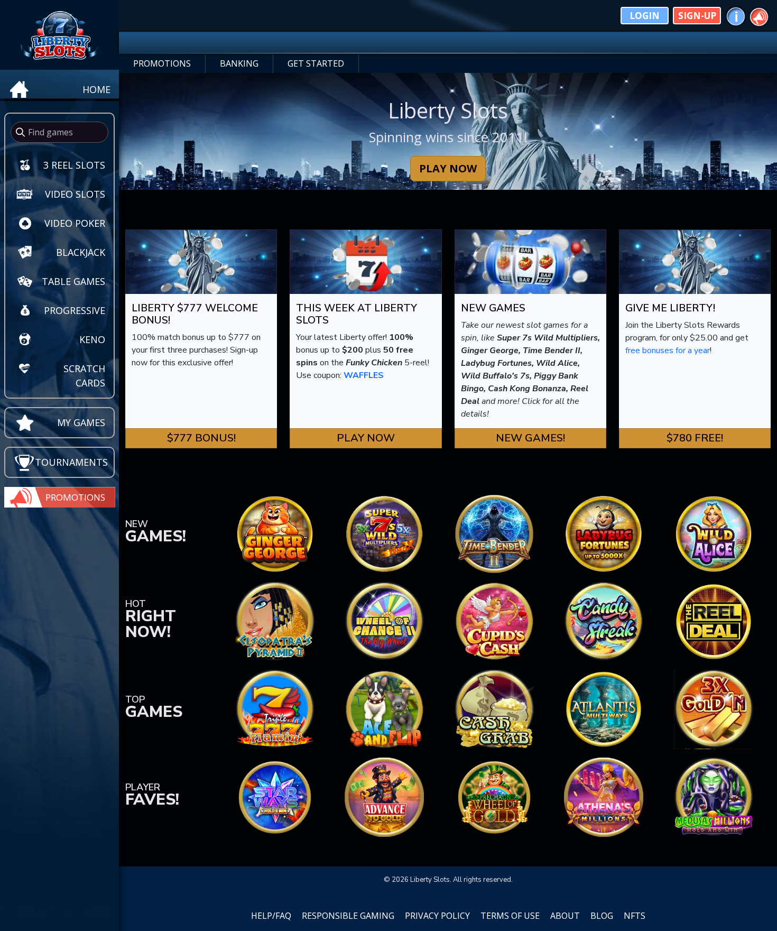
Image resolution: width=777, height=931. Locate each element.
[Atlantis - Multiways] (603, 709)
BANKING (239, 63)
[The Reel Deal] (713, 621)
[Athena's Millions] (603, 797)
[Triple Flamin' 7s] (274, 709)
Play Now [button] (366, 438)
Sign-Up (697, 16)
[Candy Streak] (603, 621)
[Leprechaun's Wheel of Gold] (494, 797)
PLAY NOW (448, 168)
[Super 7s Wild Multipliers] (384, 533)
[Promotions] (759, 15)
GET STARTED (316, 63)
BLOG (601, 915)
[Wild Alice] (713, 533)
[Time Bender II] (494, 533)
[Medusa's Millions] (713, 797)
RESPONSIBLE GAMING (348, 915)
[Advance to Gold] (384, 797)
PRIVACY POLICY (437, 915)
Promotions (75, 497)
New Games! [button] (530, 438)
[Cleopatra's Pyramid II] (274, 621)
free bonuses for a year (667, 350)
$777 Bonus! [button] (201, 438)
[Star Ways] (274, 797)
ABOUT (565, 915)
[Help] (735, 15)
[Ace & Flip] (384, 709)
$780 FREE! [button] (695, 438)
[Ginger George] (274, 533)
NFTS (634, 915)
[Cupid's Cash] (494, 621)
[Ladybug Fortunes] (603, 533)
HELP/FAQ (271, 915)
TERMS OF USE (510, 915)
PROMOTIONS (162, 63)
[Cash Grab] (494, 709)
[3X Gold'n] (713, 709)
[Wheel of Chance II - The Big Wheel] (384, 621)
